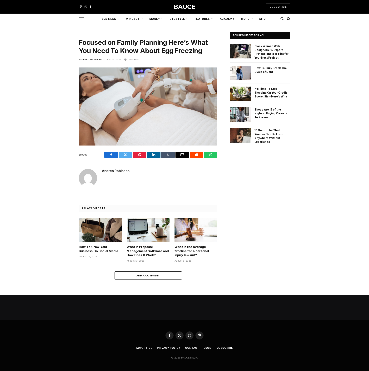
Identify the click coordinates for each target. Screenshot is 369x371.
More (245, 18)
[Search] (288, 19)
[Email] (65, 119)
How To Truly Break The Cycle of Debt (270, 69)
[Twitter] (65, 90)
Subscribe (224, 347)
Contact (192, 347)
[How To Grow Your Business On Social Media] (100, 230)
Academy (227, 18)
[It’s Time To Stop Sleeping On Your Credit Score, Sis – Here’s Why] (240, 94)
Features (202, 18)
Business (108, 18)
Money (154, 18)
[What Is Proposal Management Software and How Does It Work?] (148, 230)
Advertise (144, 347)
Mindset (132, 18)
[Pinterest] (65, 109)
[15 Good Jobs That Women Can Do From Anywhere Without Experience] (240, 135)
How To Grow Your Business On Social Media (98, 249)
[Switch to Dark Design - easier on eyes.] (281, 19)
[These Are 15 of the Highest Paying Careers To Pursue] (240, 114)
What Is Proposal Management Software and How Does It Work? (148, 251)
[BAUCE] (184, 6)
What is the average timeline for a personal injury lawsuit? (192, 251)
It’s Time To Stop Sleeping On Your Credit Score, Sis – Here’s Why (270, 92)
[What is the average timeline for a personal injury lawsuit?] (196, 230)
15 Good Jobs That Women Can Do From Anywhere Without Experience (268, 136)
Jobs (208, 347)
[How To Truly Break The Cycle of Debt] (240, 73)
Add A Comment (148, 275)
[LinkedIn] (65, 100)
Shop (263, 18)
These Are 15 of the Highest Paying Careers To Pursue (270, 113)
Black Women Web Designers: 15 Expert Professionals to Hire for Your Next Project (271, 51)
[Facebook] (65, 80)
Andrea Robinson (92, 59)
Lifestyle (177, 18)
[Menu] (81, 19)
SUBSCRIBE (278, 6)
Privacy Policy (168, 347)
